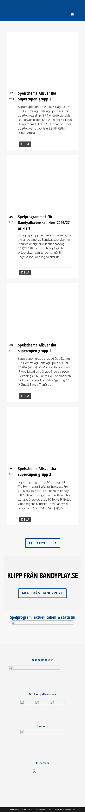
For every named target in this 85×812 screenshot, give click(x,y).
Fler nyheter (42, 543)
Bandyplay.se (58, 575)
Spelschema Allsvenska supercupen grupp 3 (37, 471)
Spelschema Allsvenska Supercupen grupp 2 (37, 96)
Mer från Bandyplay (42, 593)
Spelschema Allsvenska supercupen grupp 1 (37, 348)
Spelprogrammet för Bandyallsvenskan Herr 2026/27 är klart (44, 222)
